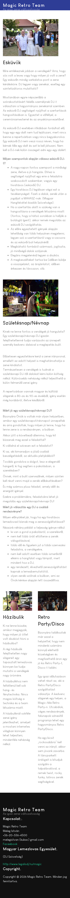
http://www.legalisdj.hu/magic (22, 864)
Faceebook (10, 844)
